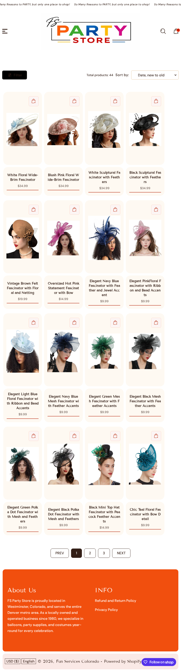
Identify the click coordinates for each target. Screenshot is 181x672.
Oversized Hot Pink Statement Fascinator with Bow (63, 236)
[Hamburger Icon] (5, 31)
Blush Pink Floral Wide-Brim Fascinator (63, 128)
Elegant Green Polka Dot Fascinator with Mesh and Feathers (22, 463)
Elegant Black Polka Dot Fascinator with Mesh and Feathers (63, 463)
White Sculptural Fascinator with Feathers (104, 128)
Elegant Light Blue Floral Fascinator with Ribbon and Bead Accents (22, 349)
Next (121, 553)
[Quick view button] (33, 101)
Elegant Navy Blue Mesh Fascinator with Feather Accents (63, 349)
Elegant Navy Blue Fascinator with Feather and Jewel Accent (104, 236)
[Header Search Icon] (163, 31)
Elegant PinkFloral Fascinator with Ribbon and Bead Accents (145, 236)
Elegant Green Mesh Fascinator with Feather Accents (104, 349)
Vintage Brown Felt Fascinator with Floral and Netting (22, 236)
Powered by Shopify (122, 661)
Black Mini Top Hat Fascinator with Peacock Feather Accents (104, 463)
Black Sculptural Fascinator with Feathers (145, 128)
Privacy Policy (106, 609)
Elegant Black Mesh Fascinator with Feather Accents (145, 349)
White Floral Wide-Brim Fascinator (22, 128)
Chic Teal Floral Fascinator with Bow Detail (145, 463)
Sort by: (122, 75)
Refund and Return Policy (115, 600)
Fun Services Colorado (77, 661)
